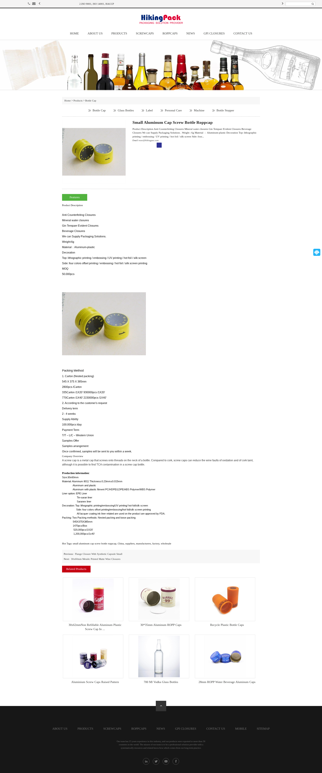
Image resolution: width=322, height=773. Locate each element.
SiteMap (263, 728)
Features (75, 197)
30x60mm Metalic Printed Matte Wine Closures (95, 559)
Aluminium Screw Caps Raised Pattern (95, 682)
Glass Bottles (126, 110)
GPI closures (214, 33)
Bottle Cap (90, 100)
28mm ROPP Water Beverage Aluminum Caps (227, 682)
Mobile (241, 728)
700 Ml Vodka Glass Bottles (161, 682)
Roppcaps (170, 33)
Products (119, 33)
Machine (199, 110)
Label (149, 110)
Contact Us (242, 33)
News (190, 33)
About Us (95, 33)
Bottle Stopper (225, 110)
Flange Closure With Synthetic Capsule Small (98, 554)
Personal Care (173, 110)
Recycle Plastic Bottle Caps (227, 625)
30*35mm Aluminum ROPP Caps (160, 625)
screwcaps (145, 33)
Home (74, 33)
